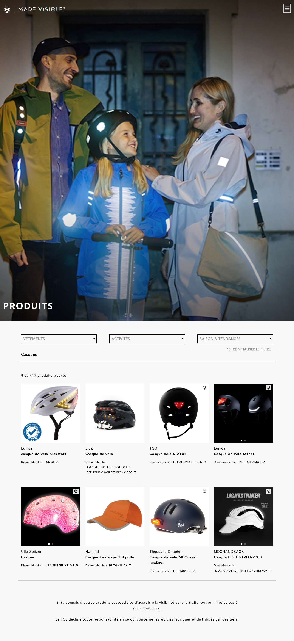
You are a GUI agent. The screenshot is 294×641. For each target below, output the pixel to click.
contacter (151, 608)
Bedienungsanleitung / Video (110, 472)
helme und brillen (187, 462)
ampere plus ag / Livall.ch (107, 467)
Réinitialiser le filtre (252, 349)
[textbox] (58, 339)
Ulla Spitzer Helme (59, 565)
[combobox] (59, 338)
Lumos (50, 462)
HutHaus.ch (118, 565)
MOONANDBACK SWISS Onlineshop (241, 570)
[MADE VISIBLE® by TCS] (59, 9)
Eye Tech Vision (250, 462)
